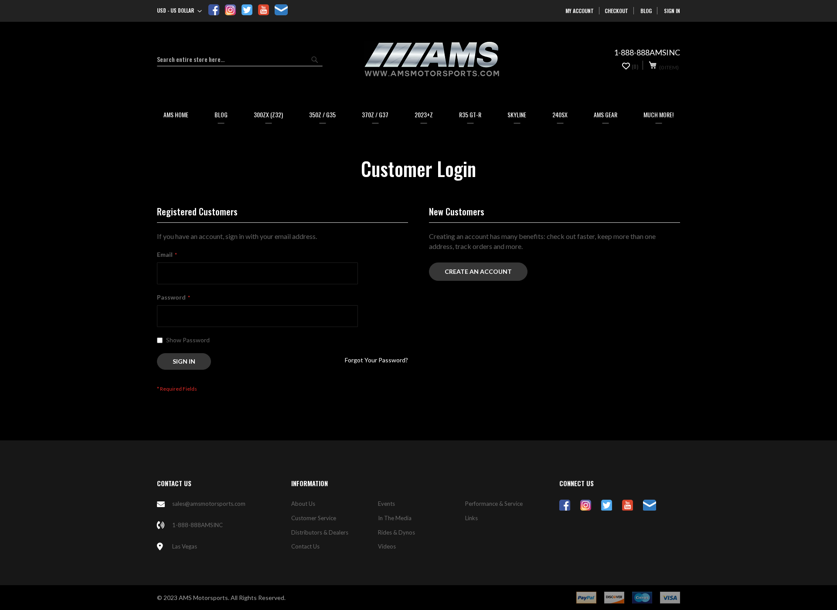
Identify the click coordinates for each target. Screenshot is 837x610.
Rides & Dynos (396, 532)
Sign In (672, 10)
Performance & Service (494, 503)
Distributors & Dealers (319, 532)
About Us (303, 503)
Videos (387, 546)
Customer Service (313, 518)
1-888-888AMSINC (197, 524)
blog (646, 10)
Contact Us (305, 546)
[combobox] (240, 59)
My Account (579, 10)
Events (386, 503)
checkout (616, 10)
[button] (179, 11)
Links (471, 518)
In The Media (395, 518)
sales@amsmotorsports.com (208, 503)
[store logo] (431, 59)
